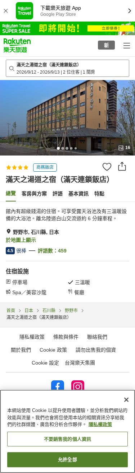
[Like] (107, 167)
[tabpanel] (67, 252)
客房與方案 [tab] (34, 193)
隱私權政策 (100, 424)
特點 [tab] (99, 193)
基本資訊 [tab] (78, 193)
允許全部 (67, 459)
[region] (67, 431)
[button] (17, 45)
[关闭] (126, 400)
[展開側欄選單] (126, 45)
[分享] (122, 166)
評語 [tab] (58, 193)
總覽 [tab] (11, 193)
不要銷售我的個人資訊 (67, 439)
